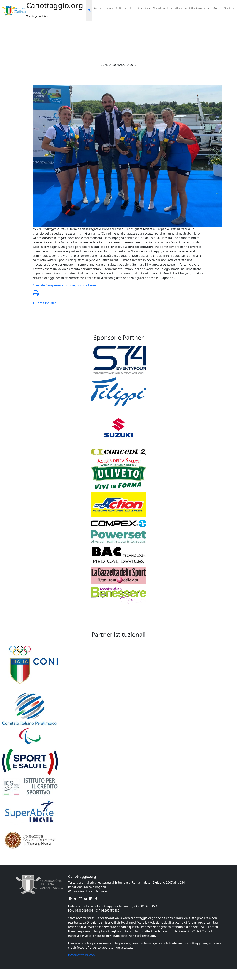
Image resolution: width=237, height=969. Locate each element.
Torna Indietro (45, 303)
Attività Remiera (196, 8)
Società (143, 8)
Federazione (102, 8)
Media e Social (222, 8)
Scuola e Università (166, 8)
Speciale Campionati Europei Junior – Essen (64, 285)
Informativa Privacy (81, 955)
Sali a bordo (124, 8)
